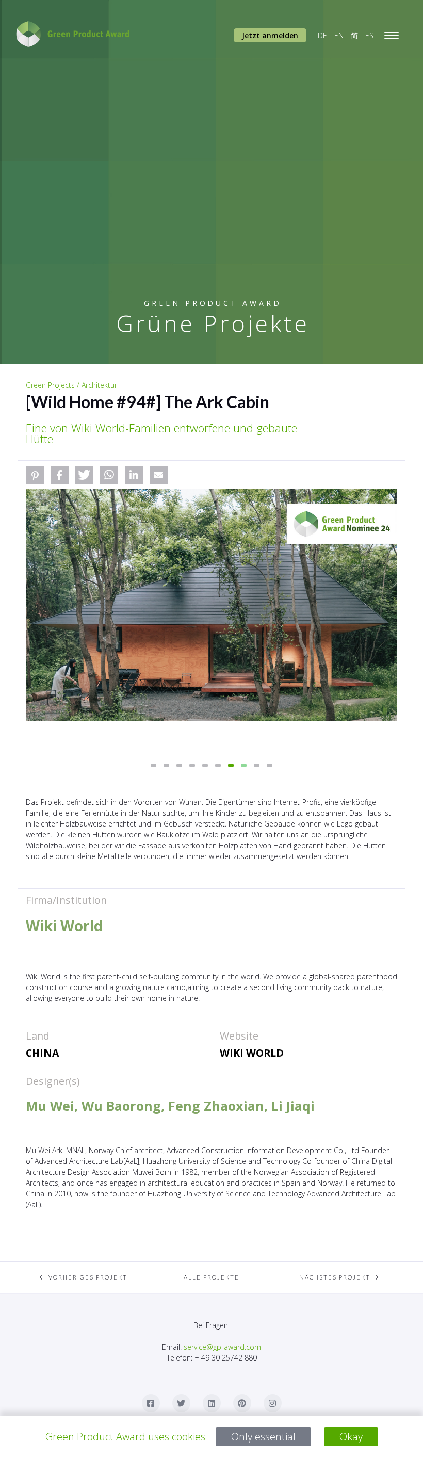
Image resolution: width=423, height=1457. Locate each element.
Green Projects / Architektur (71, 385)
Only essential (263, 1437)
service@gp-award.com (222, 1347)
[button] (35, 475)
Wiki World (252, 1053)
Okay (351, 1437)
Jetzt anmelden (270, 35)
